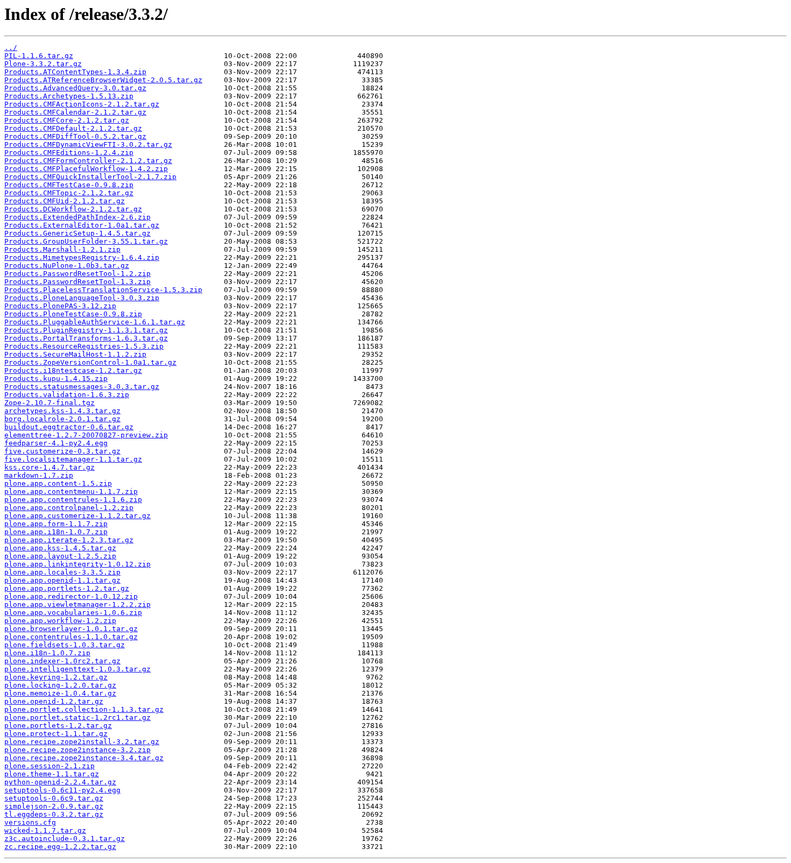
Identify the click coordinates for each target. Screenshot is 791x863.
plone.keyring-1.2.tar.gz (56, 677)
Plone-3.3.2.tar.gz (43, 64)
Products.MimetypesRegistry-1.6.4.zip (81, 257)
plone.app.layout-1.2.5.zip (60, 556)
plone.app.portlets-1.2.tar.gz (66, 588)
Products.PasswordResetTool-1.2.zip (77, 274)
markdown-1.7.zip (38, 475)
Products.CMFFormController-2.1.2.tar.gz (88, 161)
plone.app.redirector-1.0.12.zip (71, 596)
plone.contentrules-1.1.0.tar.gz (71, 637)
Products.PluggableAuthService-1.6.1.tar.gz (94, 322)
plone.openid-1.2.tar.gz (53, 701)
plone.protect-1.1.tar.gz (56, 734)
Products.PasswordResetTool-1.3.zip (77, 282)
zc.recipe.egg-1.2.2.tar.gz (60, 847)
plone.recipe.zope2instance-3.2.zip (77, 750)
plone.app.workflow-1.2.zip (60, 621)
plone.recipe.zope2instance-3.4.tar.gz (84, 758)
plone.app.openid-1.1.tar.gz (62, 580)
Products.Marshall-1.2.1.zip (62, 249)
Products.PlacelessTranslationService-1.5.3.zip (103, 290)
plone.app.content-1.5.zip (58, 483)
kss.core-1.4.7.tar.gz (49, 467)
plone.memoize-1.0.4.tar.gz (60, 693)
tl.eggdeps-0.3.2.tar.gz (53, 814)
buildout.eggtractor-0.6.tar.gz (68, 427)
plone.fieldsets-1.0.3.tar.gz (64, 645)
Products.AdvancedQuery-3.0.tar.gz (75, 88)
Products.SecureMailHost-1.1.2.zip (75, 354)
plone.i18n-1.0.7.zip (47, 653)
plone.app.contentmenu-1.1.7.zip (71, 491)
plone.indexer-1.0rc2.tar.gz (62, 661)
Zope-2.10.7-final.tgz (49, 403)
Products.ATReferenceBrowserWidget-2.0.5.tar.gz (103, 80)
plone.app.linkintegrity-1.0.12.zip (77, 564)
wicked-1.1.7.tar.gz (45, 830)
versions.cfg (30, 822)
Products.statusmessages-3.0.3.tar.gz (81, 387)
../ (10, 48)
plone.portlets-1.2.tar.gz (58, 725)
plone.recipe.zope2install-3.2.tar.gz (81, 742)
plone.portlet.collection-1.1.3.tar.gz (84, 709)
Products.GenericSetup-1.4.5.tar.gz (77, 233)
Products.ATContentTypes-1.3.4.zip (75, 72)
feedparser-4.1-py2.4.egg (56, 443)
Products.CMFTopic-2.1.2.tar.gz (68, 193)
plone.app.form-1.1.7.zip (56, 524)
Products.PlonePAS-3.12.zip (60, 306)
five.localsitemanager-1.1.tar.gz (73, 459)
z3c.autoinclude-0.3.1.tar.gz (64, 838)
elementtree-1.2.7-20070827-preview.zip (86, 435)
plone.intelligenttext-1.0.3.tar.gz (77, 669)
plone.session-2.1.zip (49, 766)
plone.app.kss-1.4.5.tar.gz (60, 548)
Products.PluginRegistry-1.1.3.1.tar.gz (86, 330)
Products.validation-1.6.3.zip (66, 395)
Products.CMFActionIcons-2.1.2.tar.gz (81, 104)
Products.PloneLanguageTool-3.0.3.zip (81, 298)
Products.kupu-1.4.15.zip (56, 378)
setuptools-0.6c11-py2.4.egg (62, 790)
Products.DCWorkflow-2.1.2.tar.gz (73, 209)
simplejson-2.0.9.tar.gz (53, 806)
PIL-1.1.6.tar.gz (38, 56)
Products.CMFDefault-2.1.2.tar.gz (73, 128)
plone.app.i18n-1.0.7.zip (56, 532)
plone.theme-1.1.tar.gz (51, 774)
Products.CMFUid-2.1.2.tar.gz (64, 201)
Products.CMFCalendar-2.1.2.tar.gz (75, 112)
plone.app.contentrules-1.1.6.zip (73, 500)
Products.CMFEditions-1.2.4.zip (68, 152)
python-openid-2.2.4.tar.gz (60, 782)
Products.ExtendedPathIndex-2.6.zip (77, 217)
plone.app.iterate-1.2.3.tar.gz (68, 540)
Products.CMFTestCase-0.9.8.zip (68, 185)
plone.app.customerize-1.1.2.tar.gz (77, 516)
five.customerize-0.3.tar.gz (62, 451)
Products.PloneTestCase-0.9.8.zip (73, 314)
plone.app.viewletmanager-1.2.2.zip (77, 604)
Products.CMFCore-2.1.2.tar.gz (66, 120)
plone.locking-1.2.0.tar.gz (60, 685)
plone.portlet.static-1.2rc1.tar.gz (77, 717)
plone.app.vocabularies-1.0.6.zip (73, 613)
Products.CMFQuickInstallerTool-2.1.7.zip (90, 177)
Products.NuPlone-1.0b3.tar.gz (66, 265)
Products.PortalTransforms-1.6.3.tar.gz (86, 338)
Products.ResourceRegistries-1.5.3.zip (84, 346)
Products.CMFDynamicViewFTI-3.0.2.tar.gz (88, 144)
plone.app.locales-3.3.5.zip (62, 572)
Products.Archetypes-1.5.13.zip (68, 96)
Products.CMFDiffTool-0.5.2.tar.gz (75, 136)
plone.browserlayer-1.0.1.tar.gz (71, 629)
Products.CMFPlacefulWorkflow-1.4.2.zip (86, 169)
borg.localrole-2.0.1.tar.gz (62, 419)
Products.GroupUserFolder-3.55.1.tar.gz (86, 241)
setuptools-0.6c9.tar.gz (53, 798)
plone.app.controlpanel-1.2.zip (68, 508)
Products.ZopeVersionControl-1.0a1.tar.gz (90, 362)
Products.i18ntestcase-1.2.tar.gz (73, 370)
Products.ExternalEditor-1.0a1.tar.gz (81, 225)
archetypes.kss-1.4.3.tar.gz (62, 411)
